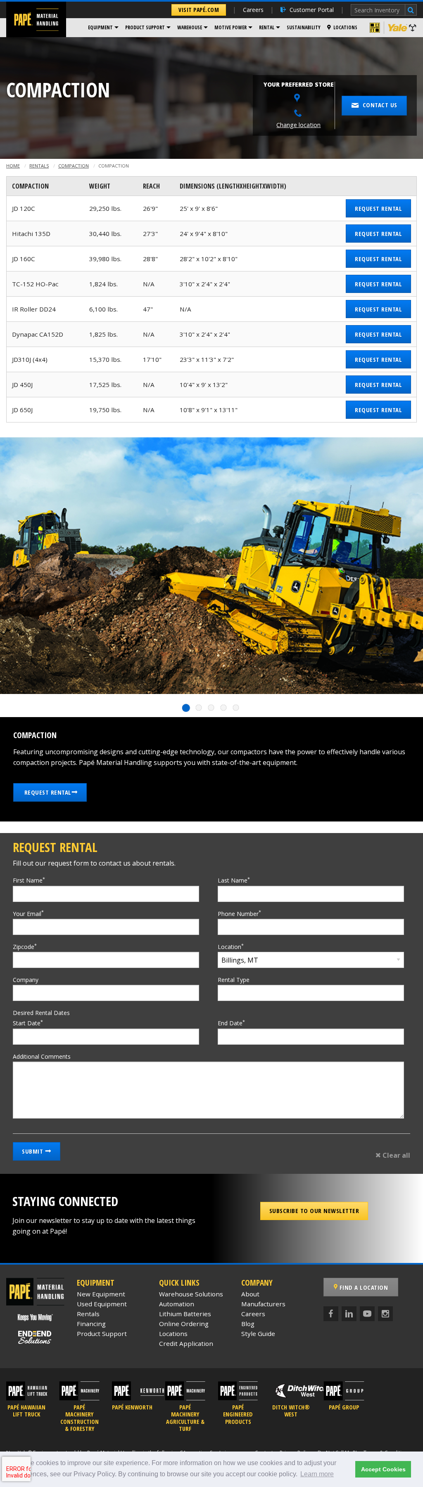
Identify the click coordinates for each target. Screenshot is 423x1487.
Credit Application (186, 1343)
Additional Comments (42, 1056)
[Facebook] (330, 1313)
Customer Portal (312, 10)
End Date (231, 1023)
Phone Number (239, 913)
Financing (91, 1323)
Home (13, 166)
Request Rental (378, 208)
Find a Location (362, 1287)
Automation (176, 1304)
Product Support (145, 27)
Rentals (39, 166)
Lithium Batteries (185, 1314)
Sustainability (304, 27)
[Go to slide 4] (224, 707)
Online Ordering (184, 1323)
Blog (247, 1323)
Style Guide (258, 1333)
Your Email (28, 913)
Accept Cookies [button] (383, 1469)
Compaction (73, 166)
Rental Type (234, 980)
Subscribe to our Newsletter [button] (314, 1210)
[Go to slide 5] (236, 707)
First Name (29, 880)
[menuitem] (103, 27)
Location (231, 946)
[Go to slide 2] (199, 707)
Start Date (28, 1023)
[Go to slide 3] (211, 707)
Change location (298, 125)
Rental (266, 27)
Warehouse (189, 27)
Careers (253, 10)
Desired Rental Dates (41, 1013)
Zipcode (25, 946)
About (250, 1294)
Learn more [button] (317, 1474)
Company (25, 980)
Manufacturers (263, 1304)
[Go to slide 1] (187, 707)
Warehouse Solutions (191, 1294)
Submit (33, 1151)
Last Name (234, 880)
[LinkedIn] (349, 1313)
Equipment (100, 27)
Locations (345, 27)
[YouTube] (367, 1313)
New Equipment (101, 1294)
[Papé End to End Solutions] (35, 1337)
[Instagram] (385, 1313)
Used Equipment (102, 1304)
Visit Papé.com (198, 10)
